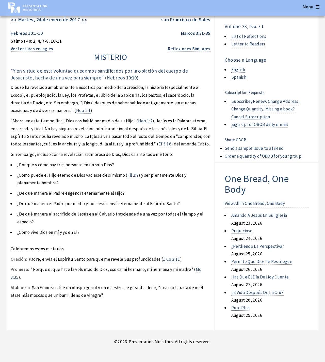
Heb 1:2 (145, 121)
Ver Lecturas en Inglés (32, 49)
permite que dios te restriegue (261, 261)
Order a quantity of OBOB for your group (263, 156)
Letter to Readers (248, 44)
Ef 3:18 (164, 144)
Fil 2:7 (133, 175)
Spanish (238, 77)
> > (83, 20)
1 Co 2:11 (171, 259)
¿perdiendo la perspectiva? (257, 246)
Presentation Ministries (35, 8)
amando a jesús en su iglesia (259, 215)
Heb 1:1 (83, 110)
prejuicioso (242, 231)
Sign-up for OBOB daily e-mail (259, 124)
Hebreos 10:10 (122, 78)
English (238, 69)
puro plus (240, 307)
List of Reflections (248, 36)
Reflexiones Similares (189, 49)
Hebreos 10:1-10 (27, 33)
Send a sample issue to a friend (254, 148)
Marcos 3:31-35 (195, 33)
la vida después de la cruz (257, 292)
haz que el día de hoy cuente (260, 277)
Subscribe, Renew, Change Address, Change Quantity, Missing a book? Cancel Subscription (265, 109)
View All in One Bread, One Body (255, 203)
